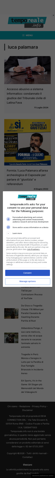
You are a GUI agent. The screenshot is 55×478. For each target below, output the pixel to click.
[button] (27, 233)
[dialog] (27, 239)
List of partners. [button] (33, 249)
